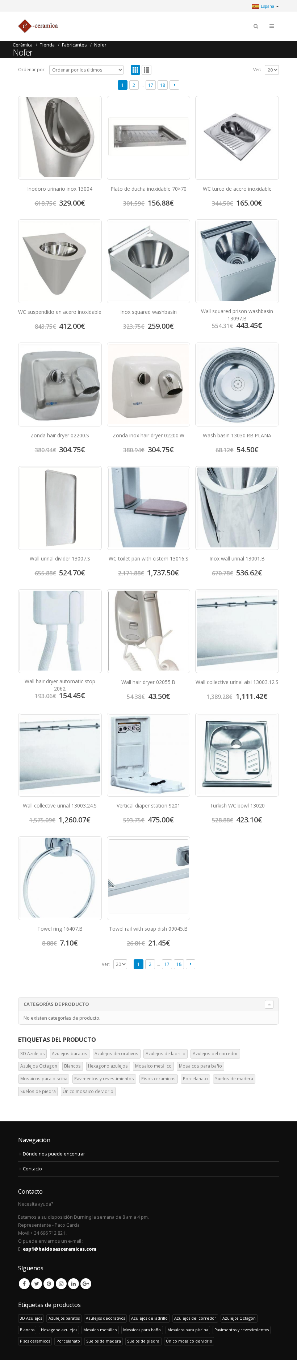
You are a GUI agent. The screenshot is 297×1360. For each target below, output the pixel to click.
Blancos (72, 1066)
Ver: (257, 69)
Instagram (61, 1283)
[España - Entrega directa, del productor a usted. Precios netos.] (38, 26)
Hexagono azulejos (108, 1066)
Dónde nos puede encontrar (54, 1154)
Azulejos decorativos (116, 1054)
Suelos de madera (234, 1079)
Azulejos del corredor (215, 1054)
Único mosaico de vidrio (88, 1091)
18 (162, 85)
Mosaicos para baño (200, 1066)
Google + (85, 1283)
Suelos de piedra (38, 1091)
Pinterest (48, 1283)
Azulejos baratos (69, 1054)
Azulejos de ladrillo (165, 1054)
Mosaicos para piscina (43, 1079)
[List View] (146, 70)
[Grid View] (136, 70)
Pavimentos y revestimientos (104, 1079)
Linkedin (73, 1283)
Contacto (32, 1169)
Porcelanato (195, 1079)
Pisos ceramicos (158, 1079)
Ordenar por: (32, 69)
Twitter (36, 1283)
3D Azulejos (32, 1054)
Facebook (24, 1283)
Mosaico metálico (153, 1066)
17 (150, 85)
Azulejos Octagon (38, 1066)
